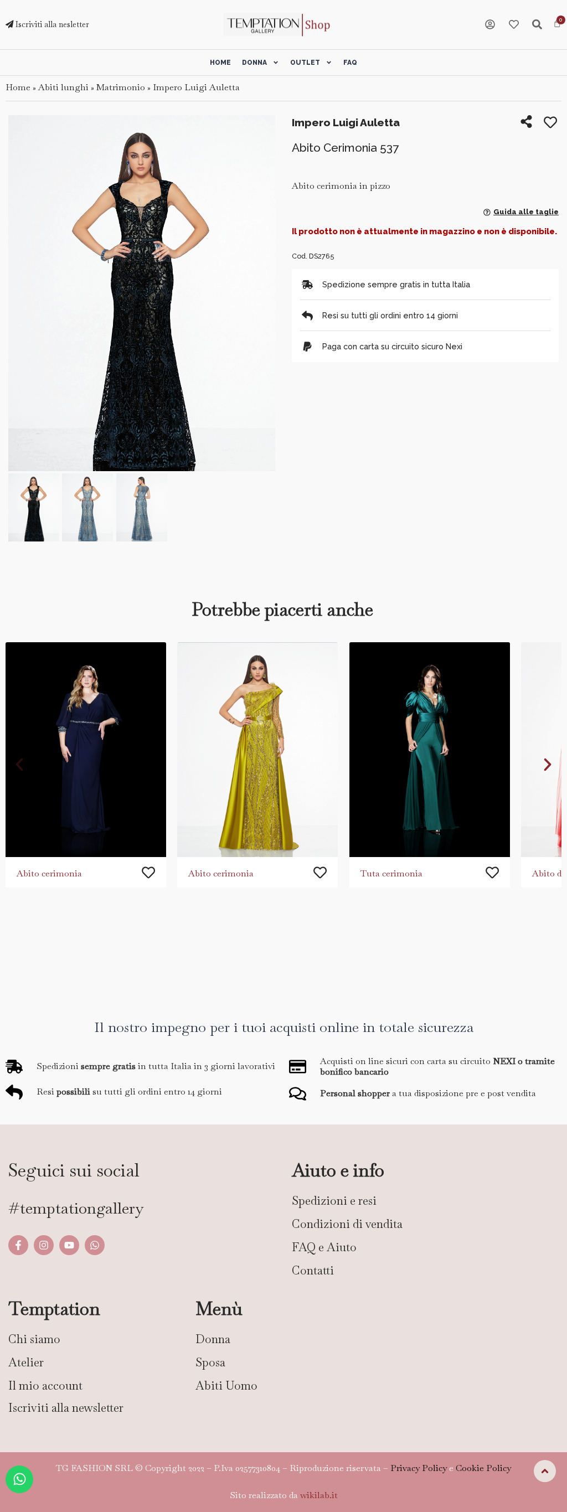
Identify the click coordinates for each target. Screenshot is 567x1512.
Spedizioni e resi (334, 1200)
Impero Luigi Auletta (196, 87)
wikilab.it (319, 1495)
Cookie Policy (483, 1468)
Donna (254, 62)
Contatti (313, 1270)
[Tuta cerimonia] (429, 749)
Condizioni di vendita (347, 1223)
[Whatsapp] (95, 1245)
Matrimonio (120, 87)
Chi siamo (34, 1339)
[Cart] (557, 24)
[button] (21, 294)
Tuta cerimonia (391, 873)
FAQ (350, 62)
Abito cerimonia (49, 873)
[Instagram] (44, 1245)
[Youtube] (69, 1245)
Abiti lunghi (63, 87)
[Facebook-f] (18, 1245)
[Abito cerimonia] (86, 749)
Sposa (210, 1362)
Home (220, 62)
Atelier (26, 1362)
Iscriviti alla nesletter (51, 24)
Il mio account (45, 1385)
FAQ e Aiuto (324, 1247)
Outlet (305, 62)
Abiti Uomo (226, 1385)
